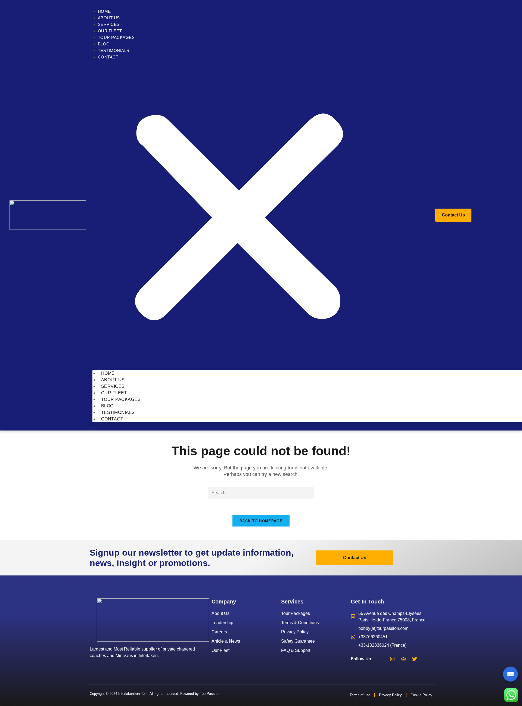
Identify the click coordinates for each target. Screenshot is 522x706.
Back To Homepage (261, 521)
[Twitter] (415, 659)
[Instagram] (392, 659)
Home (104, 11)
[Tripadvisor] (403, 659)
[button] (239, 215)
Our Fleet (110, 31)
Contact (108, 57)
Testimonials (113, 50)
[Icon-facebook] (381, 659)
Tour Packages (116, 37)
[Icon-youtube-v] (426, 659)
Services (109, 24)
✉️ (510, 674)
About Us (109, 18)
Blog (104, 44)
